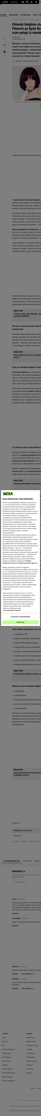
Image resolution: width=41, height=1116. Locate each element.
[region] (20, 558)
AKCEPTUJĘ (20, 622)
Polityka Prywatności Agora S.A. (28, 563)
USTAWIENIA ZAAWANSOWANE (20, 617)
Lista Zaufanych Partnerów (11, 610)
